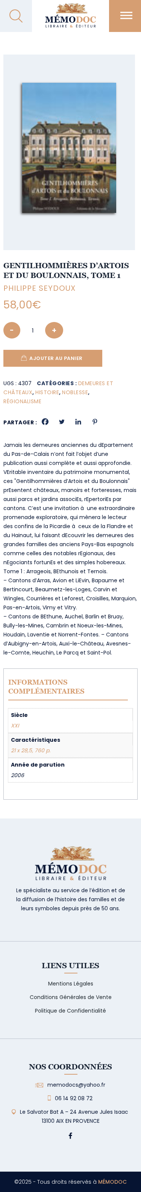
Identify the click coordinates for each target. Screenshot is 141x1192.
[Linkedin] (78, 421)
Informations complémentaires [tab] (46, 686)
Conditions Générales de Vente (71, 997)
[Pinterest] (94, 421)
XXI (15, 725)
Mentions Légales (70, 983)
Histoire (47, 392)
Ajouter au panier (56, 358)
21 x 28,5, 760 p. (30, 750)
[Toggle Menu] (126, 15)
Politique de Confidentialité (70, 1010)
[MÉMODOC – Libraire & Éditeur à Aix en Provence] (70, 20)
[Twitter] (61, 421)
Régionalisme (22, 401)
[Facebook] (45, 421)
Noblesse (75, 392)
